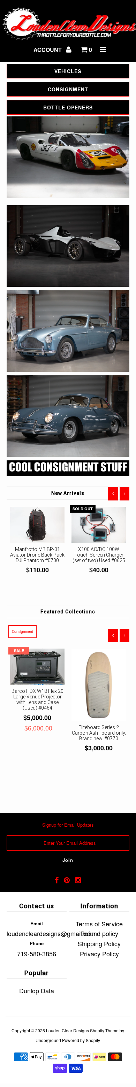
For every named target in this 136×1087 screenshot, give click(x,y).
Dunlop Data (36, 990)
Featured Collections (67, 611)
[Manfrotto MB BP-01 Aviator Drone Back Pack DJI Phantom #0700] (37, 525)
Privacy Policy (99, 953)
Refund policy (99, 933)
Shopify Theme (104, 1030)
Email (36, 923)
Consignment (22, 631)
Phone (37, 943)
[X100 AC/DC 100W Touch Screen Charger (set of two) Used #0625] (98, 525)
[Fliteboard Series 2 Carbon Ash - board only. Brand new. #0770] (98, 685)
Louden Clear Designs (67, 1030)
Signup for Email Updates (68, 824)
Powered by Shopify (81, 1040)
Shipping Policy (99, 943)
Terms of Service (99, 923)
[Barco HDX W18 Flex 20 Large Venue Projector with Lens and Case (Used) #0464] (37, 667)
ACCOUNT (48, 50)
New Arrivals (67, 493)
